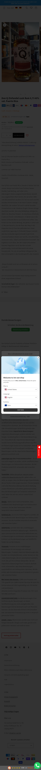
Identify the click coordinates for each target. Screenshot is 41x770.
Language (6, 394)
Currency (6, 402)
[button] (20, 389)
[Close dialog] (38, 357)
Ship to (5, 386)
